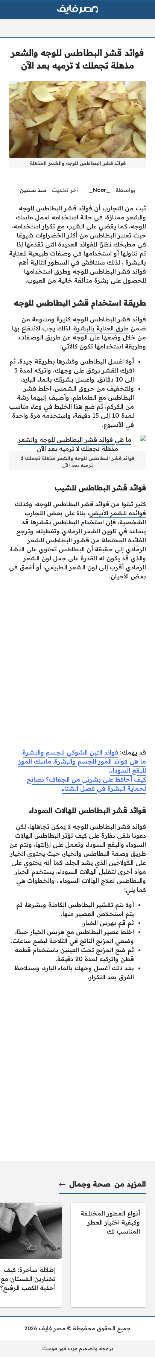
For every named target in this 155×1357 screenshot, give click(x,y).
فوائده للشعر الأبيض (117, 513)
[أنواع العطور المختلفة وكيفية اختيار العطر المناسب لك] (108, 1255)
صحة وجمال (90, 1183)
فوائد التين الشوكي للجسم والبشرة (70, 752)
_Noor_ (99, 190)
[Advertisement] (77, 664)
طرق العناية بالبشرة (101, 328)
